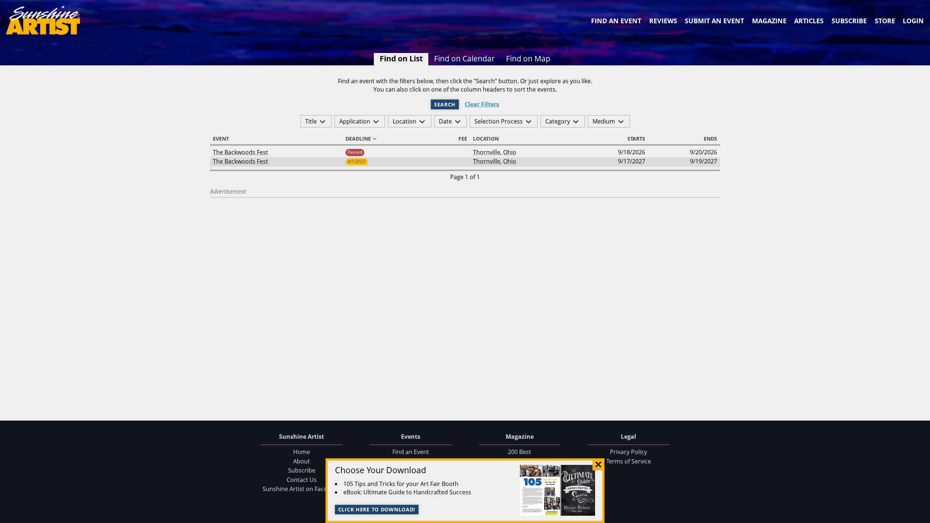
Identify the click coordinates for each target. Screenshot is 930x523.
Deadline (358, 138)
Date (445, 121)
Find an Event (616, 20)
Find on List (401, 58)
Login (913, 20)
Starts (636, 138)
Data (921, 515)
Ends (710, 138)
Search (445, 104)
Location (404, 121)
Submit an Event (714, 20)
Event (221, 138)
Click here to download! (377, 509)
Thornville (486, 152)
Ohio (509, 152)
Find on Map (528, 58)
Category (557, 121)
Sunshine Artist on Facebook (302, 489)
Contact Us (302, 480)
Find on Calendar (464, 58)
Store (885, 20)
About (301, 461)
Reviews (663, 20)
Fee (462, 138)
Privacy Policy (628, 452)
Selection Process (498, 121)
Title (311, 121)
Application (354, 121)
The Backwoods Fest (240, 152)
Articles (809, 20)
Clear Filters (482, 104)
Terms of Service (628, 461)
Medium (604, 121)
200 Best (519, 452)
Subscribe (849, 20)
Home (301, 452)
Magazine (769, 20)
